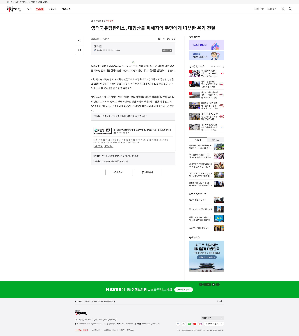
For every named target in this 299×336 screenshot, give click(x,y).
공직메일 (270, 9)
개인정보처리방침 (81, 330)
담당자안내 (108, 146)
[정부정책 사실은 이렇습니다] (206, 55)
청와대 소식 (258, 9)
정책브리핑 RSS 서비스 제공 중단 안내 (99, 301)
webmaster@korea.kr (151, 323)
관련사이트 (206, 318)
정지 (213, 284)
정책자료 (52, 9)
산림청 (106, 38)
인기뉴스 (197, 139)
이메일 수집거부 (110, 330)
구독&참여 (66, 9)
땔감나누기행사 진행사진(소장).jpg (108, 50)
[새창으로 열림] (168, 39)
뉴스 (29, 9)
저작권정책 (98, 146)
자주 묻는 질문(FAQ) (126, 330)
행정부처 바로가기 (213, 323)
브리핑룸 (40, 9)
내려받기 (166, 50)
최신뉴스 (215, 139)
